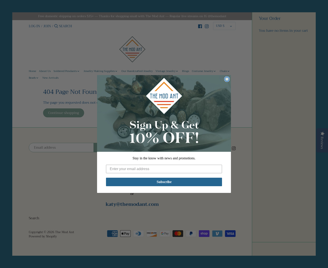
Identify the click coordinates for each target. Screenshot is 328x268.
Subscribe (164, 182)
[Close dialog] (227, 79)
